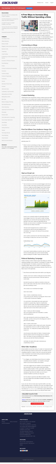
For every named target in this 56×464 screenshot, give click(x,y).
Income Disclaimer (6, 423)
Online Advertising (5, 107)
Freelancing (4, 78)
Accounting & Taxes (5, 38)
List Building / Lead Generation (8, 91)
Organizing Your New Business (8, 109)
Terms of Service (13, 421)
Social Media (4, 122)
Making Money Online (6, 96)
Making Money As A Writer (7, 94)
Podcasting (4, 112)
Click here (8, 148)
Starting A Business (5, 127)
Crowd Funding (5, 54)
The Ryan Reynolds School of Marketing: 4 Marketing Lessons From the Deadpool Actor (10, 28)
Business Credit (5, 48)
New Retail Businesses (6, 104)
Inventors (3, 86)
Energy (3, 65)
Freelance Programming (6, 76)
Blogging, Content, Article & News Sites (9, 46)
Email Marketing (5, 63)
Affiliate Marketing (5, 41)
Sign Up (24, 399)
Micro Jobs (4, 99)
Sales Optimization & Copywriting (8, 117)
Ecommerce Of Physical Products (8, 60)
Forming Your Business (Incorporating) (9, 68)
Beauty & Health (5, 43)
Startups (3, 130)
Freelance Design (5, 73)
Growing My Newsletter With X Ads (8, 32)
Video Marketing (5, 135)
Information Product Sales (7, 83)
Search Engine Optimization (7, 119)
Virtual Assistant (5, 137)
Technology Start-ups (6, 132)
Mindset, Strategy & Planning (7, 101)
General (3, 81)
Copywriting (4, 51)
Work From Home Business (7, 140)
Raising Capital (5, 114)
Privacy (3, 421)
